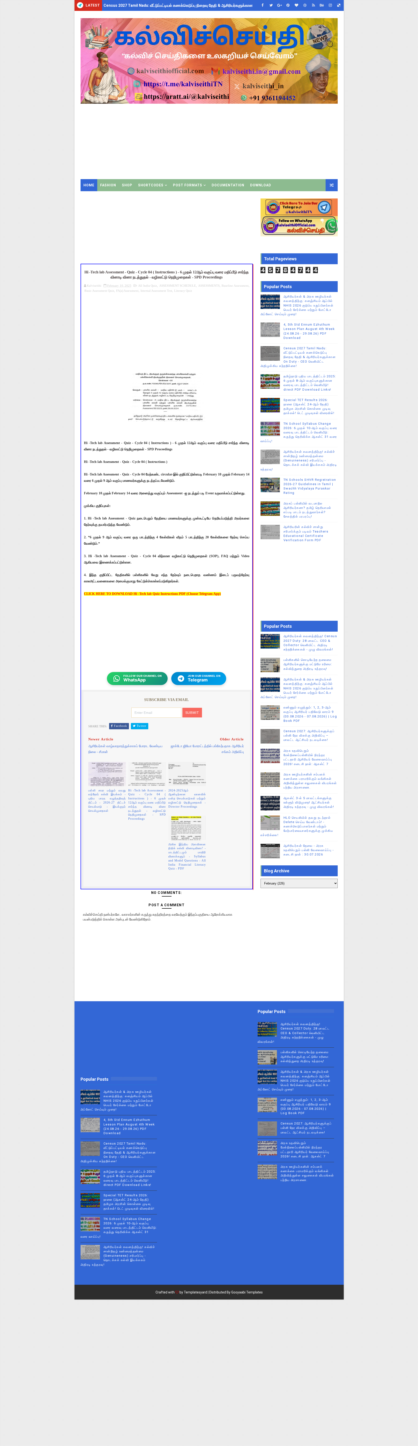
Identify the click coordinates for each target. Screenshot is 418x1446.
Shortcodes (151, 185)
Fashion (108, 185)
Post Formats (187, 185)
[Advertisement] (249, 138)
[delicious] (339, 5)
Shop (127, 185)
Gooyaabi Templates (247, 1292)
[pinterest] (288, 5)
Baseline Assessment (235, 285)
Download (260, 185)
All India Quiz (147, 285)
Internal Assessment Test (156, 290)
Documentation (228, 185)
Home (88, 185)
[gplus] (279, 5)
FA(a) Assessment (127, 290)
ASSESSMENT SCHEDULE (177, 285)
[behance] (322, 5)
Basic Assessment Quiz (99, 290)
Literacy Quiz (183, 290)
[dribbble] (305, 5)
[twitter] (271, 5)
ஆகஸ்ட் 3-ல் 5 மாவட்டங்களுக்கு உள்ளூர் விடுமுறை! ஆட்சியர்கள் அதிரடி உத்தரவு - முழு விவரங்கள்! (309, 802)
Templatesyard (195, 1292)
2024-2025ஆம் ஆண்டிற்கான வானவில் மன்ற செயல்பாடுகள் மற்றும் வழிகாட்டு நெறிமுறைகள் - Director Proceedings (187, 798)
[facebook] (262, 5)
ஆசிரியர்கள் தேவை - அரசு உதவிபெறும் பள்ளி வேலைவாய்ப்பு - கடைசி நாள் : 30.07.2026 (309, 850)
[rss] (313, 5)
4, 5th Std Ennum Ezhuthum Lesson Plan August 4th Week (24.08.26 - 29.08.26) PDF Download (188, 5)
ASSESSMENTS (209, 285)
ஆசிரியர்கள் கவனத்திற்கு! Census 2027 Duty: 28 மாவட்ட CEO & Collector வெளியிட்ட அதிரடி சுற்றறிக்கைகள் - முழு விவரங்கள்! (294, 1033)
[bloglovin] (296, 5)
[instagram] (330, 5)
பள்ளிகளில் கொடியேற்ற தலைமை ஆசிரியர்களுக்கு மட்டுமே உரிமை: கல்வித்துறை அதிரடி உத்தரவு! (308, 664)
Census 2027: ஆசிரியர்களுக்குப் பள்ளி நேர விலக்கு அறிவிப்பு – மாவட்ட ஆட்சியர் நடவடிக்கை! (309, 735)
